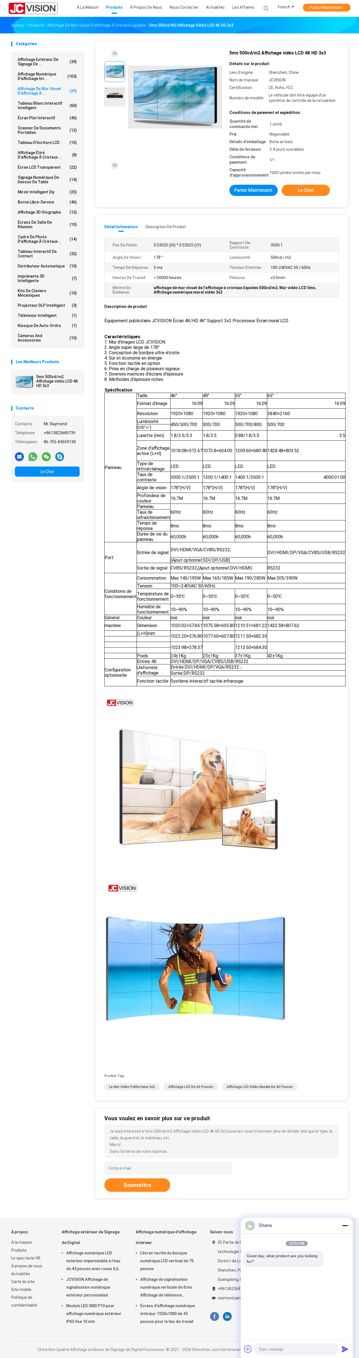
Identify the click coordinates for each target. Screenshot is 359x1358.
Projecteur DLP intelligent (47, 305)
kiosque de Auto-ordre (47, 325)
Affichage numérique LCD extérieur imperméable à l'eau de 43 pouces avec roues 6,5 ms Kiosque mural (93, 1262)
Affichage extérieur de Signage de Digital (90, 1237)
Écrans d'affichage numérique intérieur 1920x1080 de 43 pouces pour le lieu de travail (167, 1314)
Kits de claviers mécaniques (47, 293)
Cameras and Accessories (47, 337)
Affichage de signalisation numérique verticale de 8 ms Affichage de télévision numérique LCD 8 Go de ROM (166, 1288)
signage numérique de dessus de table (47, 179)
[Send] (344, 1349)
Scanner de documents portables (47, 130)
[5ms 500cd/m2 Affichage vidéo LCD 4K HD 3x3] (24, 382)
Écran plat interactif (47, 118)
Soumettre (137, 1185)
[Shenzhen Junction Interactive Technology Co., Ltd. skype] (59, 456)
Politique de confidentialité (24, 1301)
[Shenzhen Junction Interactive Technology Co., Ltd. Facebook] (214, 1317)
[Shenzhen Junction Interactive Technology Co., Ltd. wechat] (46, 456)
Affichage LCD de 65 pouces (190, 1087)
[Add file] (248, 1349)
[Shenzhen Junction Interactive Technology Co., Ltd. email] (19, 456)
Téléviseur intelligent (47, 315)
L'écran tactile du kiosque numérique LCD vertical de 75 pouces (167, 1261)
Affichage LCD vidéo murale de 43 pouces (260, 1087)
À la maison (21, 1242)
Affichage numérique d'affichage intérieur (166, 1237)
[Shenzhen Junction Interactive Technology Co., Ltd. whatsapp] (32, 456)
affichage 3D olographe (47, 212)
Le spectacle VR (25, 1258)
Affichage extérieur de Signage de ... (47, 61)
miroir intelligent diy (47, 192)
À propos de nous (26, 1266)
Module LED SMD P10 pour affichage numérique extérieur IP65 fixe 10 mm (93, 1314)
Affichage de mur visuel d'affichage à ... (47, 90)
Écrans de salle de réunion (47, 224)
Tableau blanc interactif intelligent (47, 105)
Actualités (20, 1274)
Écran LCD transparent (47, 167)
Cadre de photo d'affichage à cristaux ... (47, 239)
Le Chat (47, 471)
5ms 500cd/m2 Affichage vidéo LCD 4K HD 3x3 (57, 381)
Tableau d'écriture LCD (47, 142)
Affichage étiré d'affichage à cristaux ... (47, 154)
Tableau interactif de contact (47, 253)
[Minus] (345, 1225)
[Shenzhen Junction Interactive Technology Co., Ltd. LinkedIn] (227, 1317)
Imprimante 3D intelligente (47, 278)
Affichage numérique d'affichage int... (47, 76)
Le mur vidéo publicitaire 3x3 (132, 1087)
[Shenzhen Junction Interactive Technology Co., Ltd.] (33, 8)
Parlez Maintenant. (327, 7)
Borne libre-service (47, 202)
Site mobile (21, 1289)
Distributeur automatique (47, 266)
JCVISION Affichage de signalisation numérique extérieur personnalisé (88, 1287)
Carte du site (22, 1281)
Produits (19, 1250)
